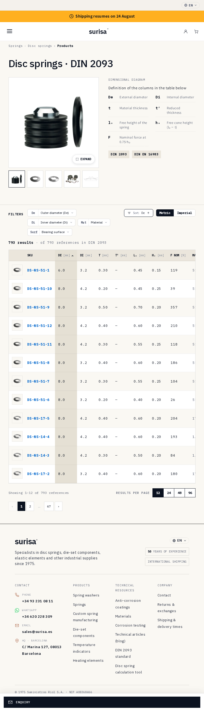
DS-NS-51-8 (38, 362)
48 (179, 493)
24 (169, 493)
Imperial (184, 213)
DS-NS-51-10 (39, 288)
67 (49, 506)
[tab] (16, 179)
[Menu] (9, 31)
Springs (79, 604)
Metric (165, 213)
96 (190, 493)
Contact (164, 595)
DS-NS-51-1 (38, 270)
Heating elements (88, 660)
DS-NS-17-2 (38, 474)
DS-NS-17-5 (38, 418)
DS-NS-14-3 (38, 455)
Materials (123, 616)
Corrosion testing (130, 625)
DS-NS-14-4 (38, 436)
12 (158, 493)
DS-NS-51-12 (39, 325)
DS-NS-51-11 (39, 344)
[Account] (185, 31)
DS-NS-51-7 (38, 381)
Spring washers (86, 595)
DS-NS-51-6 (38, 399)
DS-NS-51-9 (38, 307)
